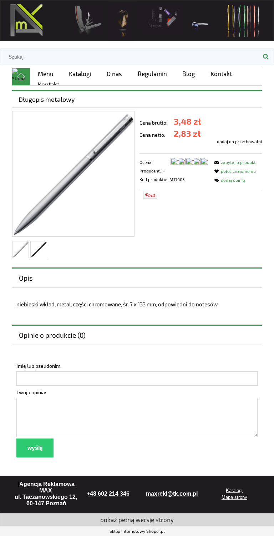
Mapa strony (234, 497)
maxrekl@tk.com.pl (172, 494)
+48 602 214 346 (108, 494)
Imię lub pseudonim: (38, 366)
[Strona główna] (137, 19)
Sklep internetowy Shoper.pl (137, 531)
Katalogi (234, 490)
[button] (234, 162)
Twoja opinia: (31, 392)
